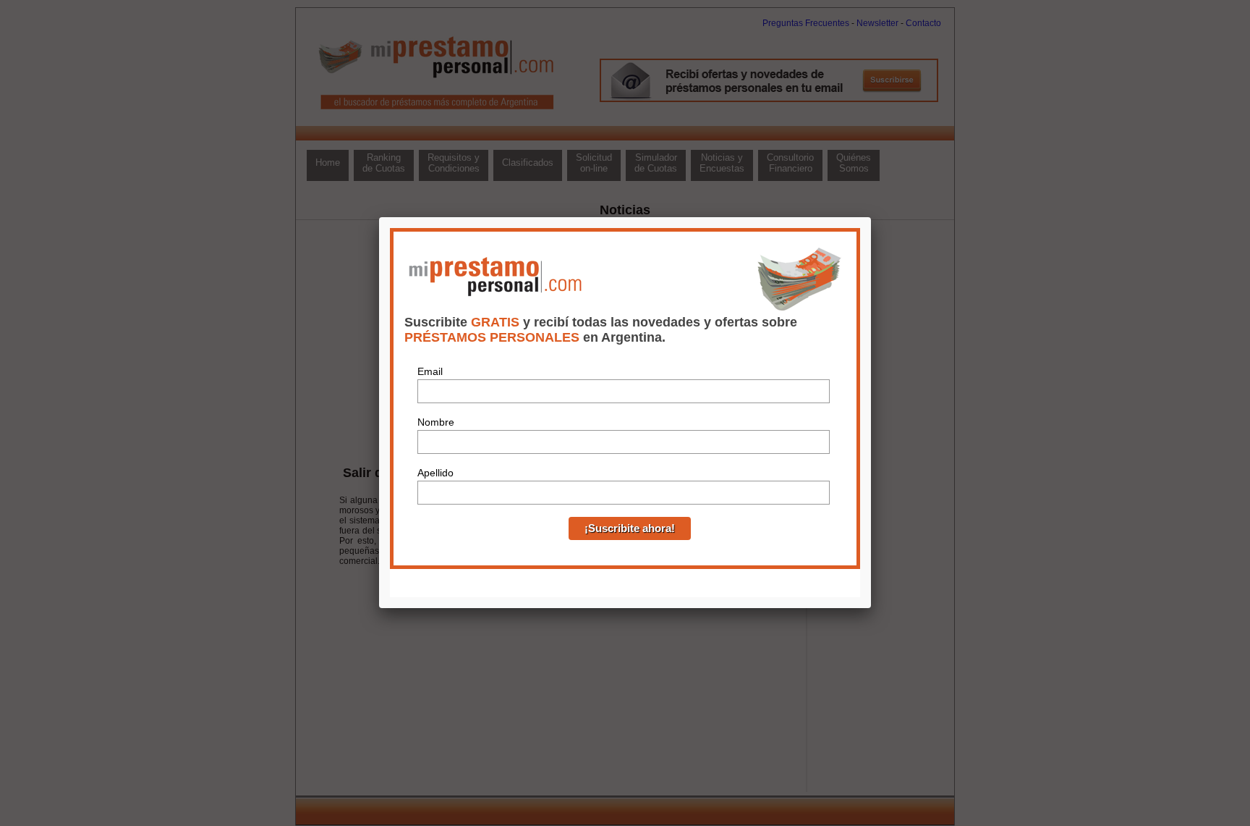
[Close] (871, 217)
